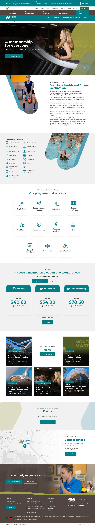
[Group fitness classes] (38, 203)
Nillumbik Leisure (10, 21)
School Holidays (30, 251)
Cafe (74, 230)
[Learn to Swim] (65, 246)
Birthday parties (56, 230)
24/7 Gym (21, 209)
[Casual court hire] (73, 203)
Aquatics (56, 209)
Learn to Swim (65, 251)
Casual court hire (73, 209)
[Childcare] (21, 225)
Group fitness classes (39, 209)
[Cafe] (73, 225)
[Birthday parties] (56, 224)
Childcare (21, 230)
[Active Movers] (38, 225)
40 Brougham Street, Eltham (64, 95)
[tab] (40, 281)
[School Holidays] (29, 245)
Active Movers (39, 230)
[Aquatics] (56, 204)
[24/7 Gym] (21, 204)
